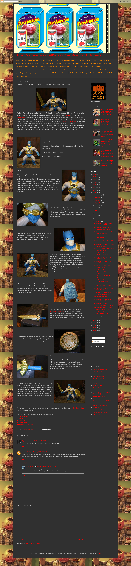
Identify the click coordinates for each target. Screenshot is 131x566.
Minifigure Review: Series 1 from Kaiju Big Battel (104, 236)
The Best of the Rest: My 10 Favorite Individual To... (102, 293)
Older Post (81, 540)
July (96, 208)
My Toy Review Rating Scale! (65, 60)
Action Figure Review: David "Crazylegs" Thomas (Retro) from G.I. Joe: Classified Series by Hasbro (107, 113)
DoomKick (96, 383)
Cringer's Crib (54, 69)
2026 (94, 174)
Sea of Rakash (65, 69)
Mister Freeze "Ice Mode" (25, 424)
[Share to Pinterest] (50, 429)
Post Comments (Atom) (32, 543)
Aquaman (20, 418)
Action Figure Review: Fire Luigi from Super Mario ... (104, 245)
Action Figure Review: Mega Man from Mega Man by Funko (102, 275)
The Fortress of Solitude (59, 73)
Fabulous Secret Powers (80, 63)
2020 (94, 190)
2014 (94, 330)
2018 (94, 320)
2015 (94, 328)
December (98, 195)
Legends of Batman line (57, 311)
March (97, 218)
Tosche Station (52, 66)
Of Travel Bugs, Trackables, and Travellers (83, 73)
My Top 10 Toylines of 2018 (102, 296)
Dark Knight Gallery (79, 408)
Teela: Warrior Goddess (23, 69)
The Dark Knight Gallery (63, 63)
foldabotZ (25, 452)
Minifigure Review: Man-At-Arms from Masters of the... (104, 241)
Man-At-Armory (83, 66)
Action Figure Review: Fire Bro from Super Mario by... (103, 253)
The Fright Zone (92, 69)
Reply (23, 446)
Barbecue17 (30, 466)
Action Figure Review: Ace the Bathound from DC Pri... (103, 308)
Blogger (99, 553)
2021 (94, 187)
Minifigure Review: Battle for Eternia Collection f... (102, 257)
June (96, 210)
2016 (94, 325)
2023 (94, 182)
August (97, 205)
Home (17, 60)
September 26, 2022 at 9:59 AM (46, 466)
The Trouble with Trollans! (106, 73)
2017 (94, 322)
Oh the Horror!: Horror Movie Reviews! (27, 63)
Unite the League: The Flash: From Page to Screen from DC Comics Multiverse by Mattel (107, 153)
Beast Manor (108, 63)
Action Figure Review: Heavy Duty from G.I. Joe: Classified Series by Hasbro (107, 163)
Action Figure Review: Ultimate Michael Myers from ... (103, 280)
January (97, 317)
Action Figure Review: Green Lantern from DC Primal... (103, 224)
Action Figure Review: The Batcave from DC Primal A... (103, 312)
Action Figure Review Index (30, 60)
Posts (95, 338)
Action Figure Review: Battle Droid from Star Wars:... (102, 228)
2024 (94, 179)
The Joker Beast (22, 422)
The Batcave (21, 420)
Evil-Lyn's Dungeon (78, 69)
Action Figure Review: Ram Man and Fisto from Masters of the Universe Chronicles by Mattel (107, 133)
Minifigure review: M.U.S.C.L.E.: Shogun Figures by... (104, 266)
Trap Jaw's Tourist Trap (40, 69)
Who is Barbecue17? (47, 60)
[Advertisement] (51, 523)
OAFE (94, 398)
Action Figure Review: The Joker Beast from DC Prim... (103, 304)
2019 (94, 192)
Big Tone (25, 441)
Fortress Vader (45, 73)
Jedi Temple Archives (99, 390)
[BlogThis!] (44, 429)
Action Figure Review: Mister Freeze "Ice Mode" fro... (103, 300)
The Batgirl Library (47, 63)
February (98, 221)
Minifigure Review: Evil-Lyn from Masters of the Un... (104, 249)
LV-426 (74, 66)
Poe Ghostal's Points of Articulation (103, 400)
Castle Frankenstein (22, 76)
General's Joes (97, 385)
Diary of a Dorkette (98, 378)
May (96, 213)
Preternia (95, 403)
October (97, 200)
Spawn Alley (19, 73)
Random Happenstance (100, 405)
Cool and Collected (98, 376)
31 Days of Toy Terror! (84, 60)
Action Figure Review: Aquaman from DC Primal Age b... (104, 270)
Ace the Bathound (22, 416)
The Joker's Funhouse (38, 66)
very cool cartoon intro (70, 121)
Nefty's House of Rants (100, 396)
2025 (94, 177)
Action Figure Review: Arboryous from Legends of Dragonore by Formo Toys (107, 143)
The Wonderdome (104, 69)
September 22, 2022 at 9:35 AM (38, 452)
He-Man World (97, 387)
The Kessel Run (64, 66)
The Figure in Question (100, 410)
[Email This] (43, 429)
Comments (96, 341)
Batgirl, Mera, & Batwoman (101, 371)
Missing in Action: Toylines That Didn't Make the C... (103, 289)
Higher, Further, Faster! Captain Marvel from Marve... (104, 232)
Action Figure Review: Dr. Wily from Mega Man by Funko (103, 284)
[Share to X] (46, 429)
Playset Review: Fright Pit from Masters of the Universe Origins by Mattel (106, 123)
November (98, 197)
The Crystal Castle (96, 66)
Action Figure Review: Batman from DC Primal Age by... (103, 262)
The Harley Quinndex (22, 66)
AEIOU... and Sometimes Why (102, 369)
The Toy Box (96, 414)
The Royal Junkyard (32, 73)
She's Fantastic (97, 407)
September (98, 203)
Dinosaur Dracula (98, 381)
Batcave (67, 115)
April (96, 216)
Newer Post (21, 540)
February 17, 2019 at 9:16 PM (37, 441)
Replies (26, 463)
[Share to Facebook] (48, 429)
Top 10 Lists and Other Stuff (101, 60)
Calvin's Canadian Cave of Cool (102, 374)
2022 (94, 185)
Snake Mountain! (96, 63)
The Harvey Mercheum (100, 412)
